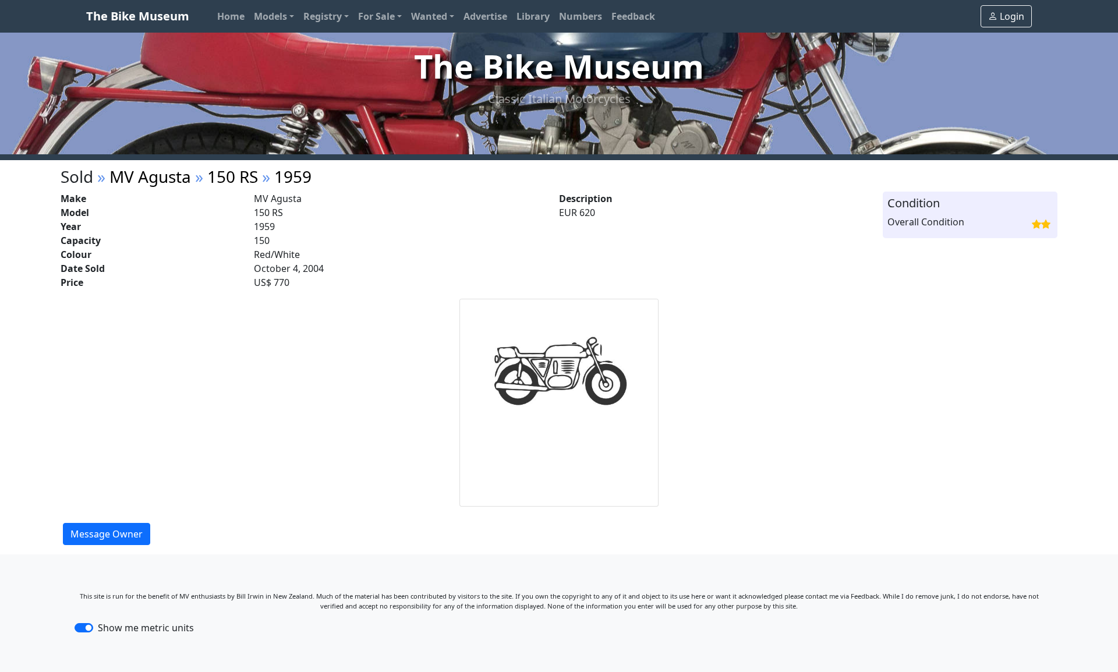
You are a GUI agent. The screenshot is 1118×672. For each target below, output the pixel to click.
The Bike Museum (137, 16)
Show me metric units (146, 627)
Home (231, 16)
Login (1012, 16)
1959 (293, 176)
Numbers (580, 16)
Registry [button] (322, 16)
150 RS (232, 176)
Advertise (485, 16)
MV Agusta (150, 176)
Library (533, 16)
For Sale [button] (376, 16)
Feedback (633, 16)
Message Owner (106, 534)
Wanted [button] (429, 16)
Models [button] (270, 16)
